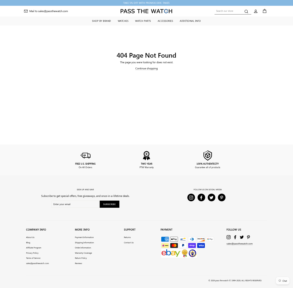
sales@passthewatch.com (37, 263)
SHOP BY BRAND (101, 20)
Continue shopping (146, 68)
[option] (146, 3)
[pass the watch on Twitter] (242, 237)
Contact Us (129, 242)
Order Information (83, 247)
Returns (127, 237)
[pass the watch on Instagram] (229, 237)
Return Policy (81, 258)
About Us (30, 237)
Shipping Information (84, 242)
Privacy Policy (32, 252)
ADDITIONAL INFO (190, 20)
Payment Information (84, 237)
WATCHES (123, 20)
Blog (28, 242)
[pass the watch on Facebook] (235, 237)
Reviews (78, 263)
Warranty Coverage (83, 252)
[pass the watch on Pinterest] (248, 237)
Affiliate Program (33, 247)
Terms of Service (33, 258)
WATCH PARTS (143, 20)
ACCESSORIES (165, 20)
